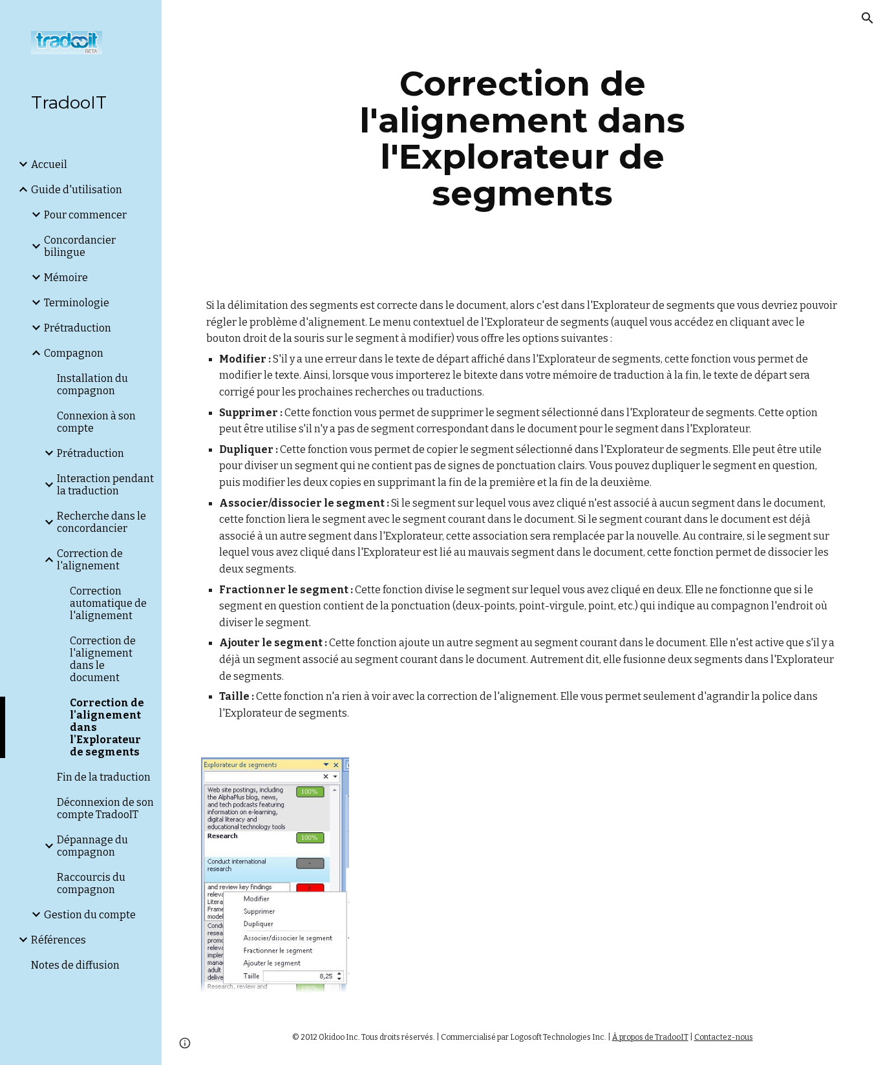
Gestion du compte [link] (90, 915)
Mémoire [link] (66, 277)
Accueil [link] (49, 164)
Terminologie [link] (76, 303)
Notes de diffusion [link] (75, 965)
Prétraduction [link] (77, 328)
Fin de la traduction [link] (104, 777)
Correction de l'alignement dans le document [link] (103, 659)
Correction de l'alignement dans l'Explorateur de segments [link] (107, 727)
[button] (867, 18)
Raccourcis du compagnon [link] (91, 883)
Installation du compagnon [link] (92, 384)
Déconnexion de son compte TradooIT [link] (105, 808)
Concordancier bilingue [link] (80, 246)
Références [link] (58, 940)
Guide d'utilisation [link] (76, 190)
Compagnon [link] (73, 353)
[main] (522, 138)
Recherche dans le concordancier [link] (101, 522)
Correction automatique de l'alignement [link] (108, 603)
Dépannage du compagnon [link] (92, 846)
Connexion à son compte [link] (96, 422)
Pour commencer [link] (85, 215)
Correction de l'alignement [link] (90, 559)
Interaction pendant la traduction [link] (105, 484)
